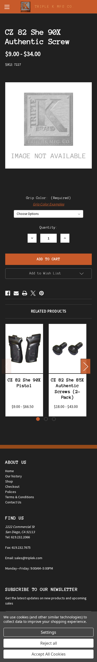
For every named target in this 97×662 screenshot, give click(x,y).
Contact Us (13, 502)
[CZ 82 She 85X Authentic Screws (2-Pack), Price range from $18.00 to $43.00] (67, 348)
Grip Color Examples (48, 204)
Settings (48, 632)
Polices (10, 491)
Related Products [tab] (48, 311)
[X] (33, 293)
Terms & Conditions (19, 497)
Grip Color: (48, 198)
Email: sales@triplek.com (23, 558)
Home (9, 471)
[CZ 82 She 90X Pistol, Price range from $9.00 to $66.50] (24, 348)
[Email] (16, 293)
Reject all (48, 643)
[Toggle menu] (7, 7)
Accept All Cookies (49, 654)
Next (86, 366)
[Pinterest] (41, 293)
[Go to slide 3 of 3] (54, 419)
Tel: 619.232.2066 (17, 537)
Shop (9, 481)
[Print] (24, 293)
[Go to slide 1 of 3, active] (38, 419)
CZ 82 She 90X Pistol (24, 383)
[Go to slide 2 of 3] (46, 419)
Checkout (12, 486)
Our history (13, 476)
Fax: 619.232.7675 (18, 547)
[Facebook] (7, 293)
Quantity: (48, 227)
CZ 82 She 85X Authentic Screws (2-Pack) (67, 389)
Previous (6, 366)
